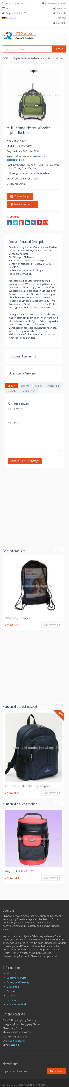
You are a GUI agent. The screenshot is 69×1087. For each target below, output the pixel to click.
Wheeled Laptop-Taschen (53, 58)
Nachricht (14, 422)
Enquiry (11, 385)
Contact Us (13, 991)
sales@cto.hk (17, 1040)
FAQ (64, 18)
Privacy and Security (18, 982)
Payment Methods (17, 1004)
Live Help (61, 23)
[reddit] (45, 222)
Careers (11, 995)
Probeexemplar (52, 625)
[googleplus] (21, 222)
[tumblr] (33, 222)
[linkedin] (27, 222)
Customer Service (16, 977)
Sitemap (11, 1000)
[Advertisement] (34, 505)
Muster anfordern (23, 204)
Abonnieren (56, 1071)
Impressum (53, 385)
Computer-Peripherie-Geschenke (26, 58)
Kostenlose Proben (55, 3)
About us (12, 973)
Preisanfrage (21, 196)
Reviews (25, 385)
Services (61, 8)
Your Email (15, 409)
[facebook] (9, 222)
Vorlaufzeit (29, 391)
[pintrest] (39, 222)
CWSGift (6, 58)
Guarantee (13, 986)
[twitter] (15, 222)
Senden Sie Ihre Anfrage (24, 461)
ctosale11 (16, 1044)
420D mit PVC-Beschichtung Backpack (27, 786)
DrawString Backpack (17, 618)
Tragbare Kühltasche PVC (19, 871)
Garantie (61, 13)
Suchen (59, 49)
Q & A (38, 385)
